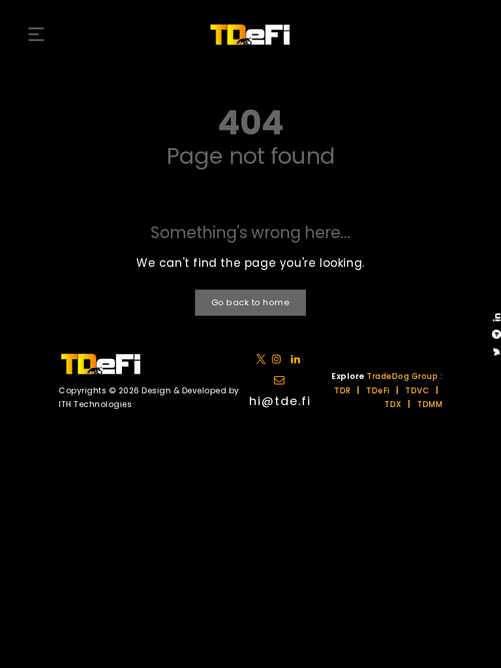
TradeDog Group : (404, 376)
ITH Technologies (95, 404)
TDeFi (378, 390)
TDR (342, 390)
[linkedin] (279, 358)
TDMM (429, 404)
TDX (393, 404)
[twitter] (263, 358)
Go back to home (250, 302)
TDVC (417, 390)
